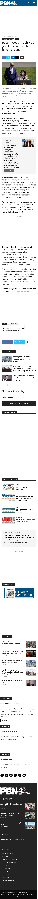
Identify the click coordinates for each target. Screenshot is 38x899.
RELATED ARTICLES (9, 351)
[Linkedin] (13, 57)
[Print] (22, 57)
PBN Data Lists (6, 871)
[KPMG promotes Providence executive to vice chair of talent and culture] (7, 378)
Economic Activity (5, 370)
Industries (10, 36)
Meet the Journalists (8, 880)
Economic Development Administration (13, 326)
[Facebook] (4, 57)
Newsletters (5, 856)
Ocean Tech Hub (19, 328)
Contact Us (5, 877)
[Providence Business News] (8, 3)
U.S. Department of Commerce (11, 330)
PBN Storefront (6, 868)
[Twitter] (8, 57)
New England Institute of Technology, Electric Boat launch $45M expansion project (24, 368)
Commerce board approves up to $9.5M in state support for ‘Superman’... (11, 825)
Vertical (17, 39)
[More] (27, 342)
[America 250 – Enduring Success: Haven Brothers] (30, 806)
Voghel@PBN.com (23, 291)
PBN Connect (6, 865)
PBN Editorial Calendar (9, 862)
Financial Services (5, 380)
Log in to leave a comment (19, 403)
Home (3, 36)
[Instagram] (6, 775)
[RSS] (15, 775)
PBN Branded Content (12, 533)
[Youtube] (24, 775)
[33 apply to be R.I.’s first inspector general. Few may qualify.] (7, 359)
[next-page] (6, 385)
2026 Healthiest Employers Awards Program (25, 486)
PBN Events (5, 874)
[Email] (17, 57)
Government (6, 361)
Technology (18, 36)
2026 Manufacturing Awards (25, 519)
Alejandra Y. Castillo (13, 323)
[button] (29, 2)
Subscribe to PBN (7, 853)
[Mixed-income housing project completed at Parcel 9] (30, 815)
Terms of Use (10, 894)
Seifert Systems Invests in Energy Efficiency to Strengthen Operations (19, 536)
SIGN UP (24, 747)
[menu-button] (33, 2)
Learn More (9, 171)
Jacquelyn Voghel (9, 53)
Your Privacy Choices (22, 894)
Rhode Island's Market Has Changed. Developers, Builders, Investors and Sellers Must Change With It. (12, 151)
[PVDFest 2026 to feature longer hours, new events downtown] (31, 644)
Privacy (3, 894)
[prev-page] (3, 385)
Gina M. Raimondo (8, 328)
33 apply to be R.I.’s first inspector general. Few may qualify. (23, 359)
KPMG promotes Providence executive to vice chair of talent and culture (24, 378)
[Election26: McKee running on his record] (31, 683)
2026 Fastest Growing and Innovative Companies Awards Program (24, 498)
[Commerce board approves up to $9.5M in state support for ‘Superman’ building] (30, 825)
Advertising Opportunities (10, 859)
